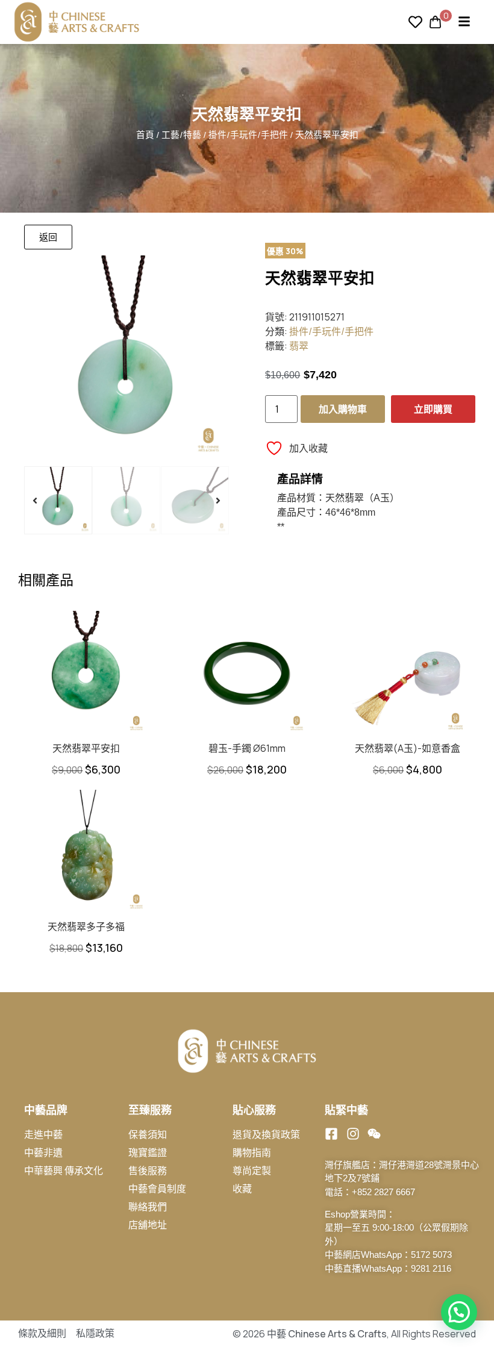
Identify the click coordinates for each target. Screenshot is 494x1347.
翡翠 (298, 345)
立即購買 (433, 409)
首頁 (145, 134)
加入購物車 (343, 409)
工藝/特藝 (181, 134)
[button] (35, 500)
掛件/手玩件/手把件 (248, 134)
